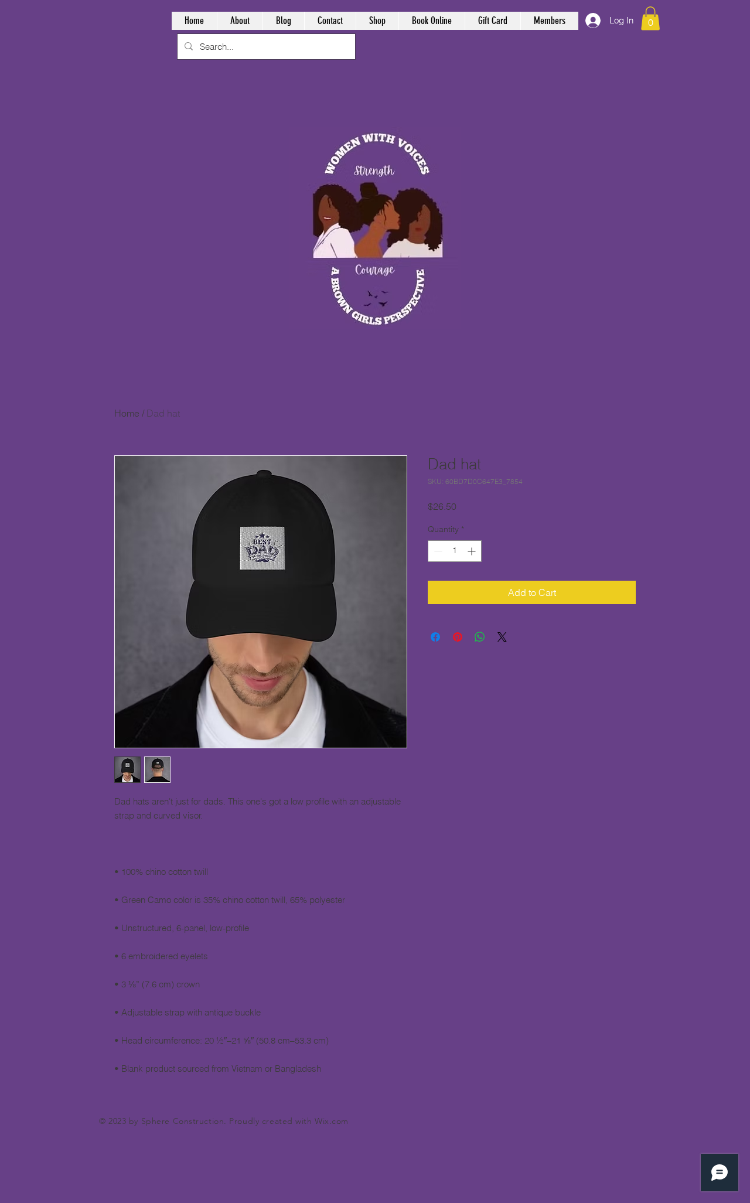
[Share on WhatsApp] (480, 637)
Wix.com (332, 1121)
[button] (650, 18)
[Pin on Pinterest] (458, 637)
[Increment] (472, 551)
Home (126, 413)
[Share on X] (502, 637)
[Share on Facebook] (435, 637)
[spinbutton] (454, 551)
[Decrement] (436, 551)
